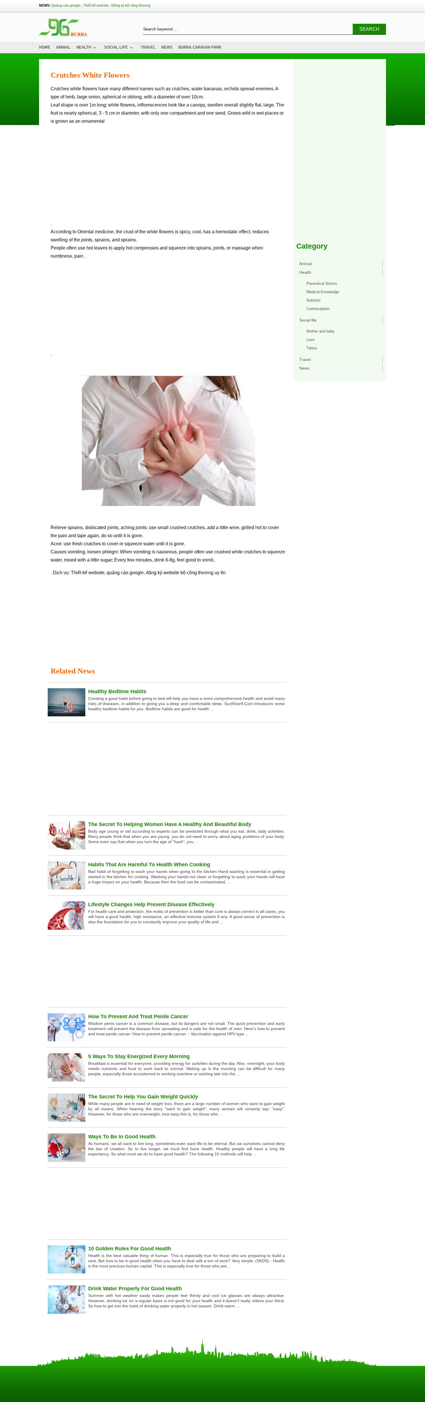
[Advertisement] (168, 174)
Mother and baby (320, 331)
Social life (116, 47)
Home (44, 47)
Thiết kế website (96, 5)
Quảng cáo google (66, 5)
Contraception (318, 309)
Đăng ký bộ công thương (130, 5)
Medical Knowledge (322, 292)
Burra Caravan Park (199, 47)
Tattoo (311, 348)
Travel (148, 47)
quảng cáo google (125, 572)
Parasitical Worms (321, 283)
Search (369, 29)
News (167, 47)
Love (310, 339)
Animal (63, 47)
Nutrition (313, 300)
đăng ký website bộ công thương (179, 572)
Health (83, 47)
